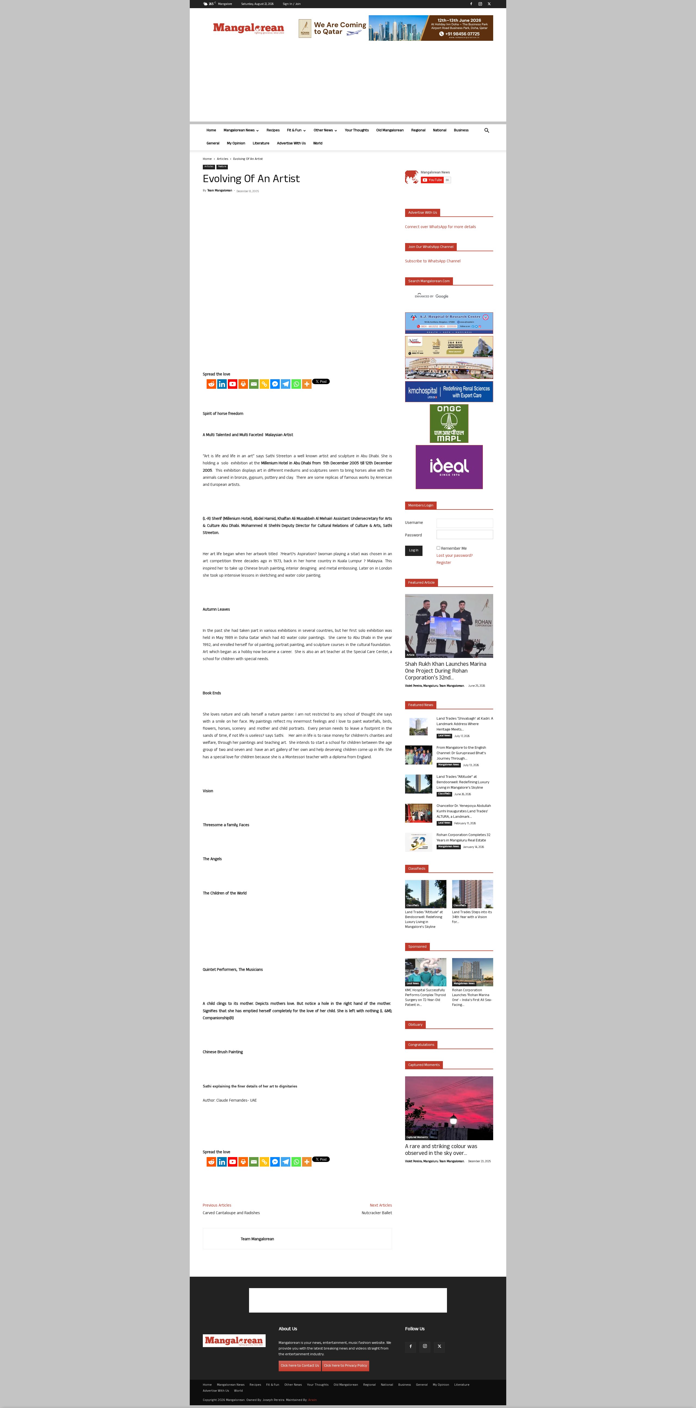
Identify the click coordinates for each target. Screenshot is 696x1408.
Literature (261, 144)
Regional (418, 131)
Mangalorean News (239, 131)
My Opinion (236, 144)
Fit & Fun (294, 131)
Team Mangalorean (219, 190)
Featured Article (421, 583)
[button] (486, 131)
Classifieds (444, 794)
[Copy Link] (264, 384)
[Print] (243, 384)
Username (414, 523)
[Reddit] (211, 384)
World (317, 144)
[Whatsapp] (296, 384)
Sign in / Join (292, 4)
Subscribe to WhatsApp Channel (433, 261)
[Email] (254, 384)
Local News (444, 736)
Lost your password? (455, 556)
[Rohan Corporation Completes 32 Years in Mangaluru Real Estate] (418, 842)
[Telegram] (285, 384)
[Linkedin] (222, 384)
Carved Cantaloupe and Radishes (231, 1213)
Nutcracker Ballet (377, 1213)
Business (461, 131)
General (213, 144)
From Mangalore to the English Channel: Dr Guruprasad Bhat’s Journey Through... (461, 753)
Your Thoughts (357, 131)
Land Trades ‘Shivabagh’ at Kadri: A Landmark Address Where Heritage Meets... (465, 724)
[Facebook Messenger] (275, 384)
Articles (222, 159)
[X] (489, 4)
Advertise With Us (291, 144)
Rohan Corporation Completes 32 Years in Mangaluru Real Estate (463, 838)
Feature (222, 167)
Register (444, 563)
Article (410, 655)
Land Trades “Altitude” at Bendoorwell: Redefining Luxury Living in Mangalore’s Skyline (463, 782)
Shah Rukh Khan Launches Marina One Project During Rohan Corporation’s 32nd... (445, 671)
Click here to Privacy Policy (345, 1366)
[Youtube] (232, 384)
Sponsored (417, 947)
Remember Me (454, 549)
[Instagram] (480, 4)
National (439, 131)
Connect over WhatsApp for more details (440, 227)
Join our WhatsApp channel (430, 247)
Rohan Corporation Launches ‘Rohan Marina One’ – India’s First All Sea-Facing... (472, 998)
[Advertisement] (348, 83)
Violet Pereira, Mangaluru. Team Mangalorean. (434, 686)
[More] (307, 384)
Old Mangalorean (390, 131)
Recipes (273, 131)
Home (211, 131)
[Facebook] (471, 4)
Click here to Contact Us (300, 1366)
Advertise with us (422, 213)
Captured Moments (424, 1065)
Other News (323, 131)
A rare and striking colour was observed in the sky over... (441, 1150)
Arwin (312, 1400)
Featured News (420, 705)
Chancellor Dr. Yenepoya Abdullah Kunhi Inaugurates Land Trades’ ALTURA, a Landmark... (464, 811)
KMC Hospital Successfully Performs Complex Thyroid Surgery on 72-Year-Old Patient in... (425, 998)
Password (413, 535)
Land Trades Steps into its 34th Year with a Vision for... (472, 917)
